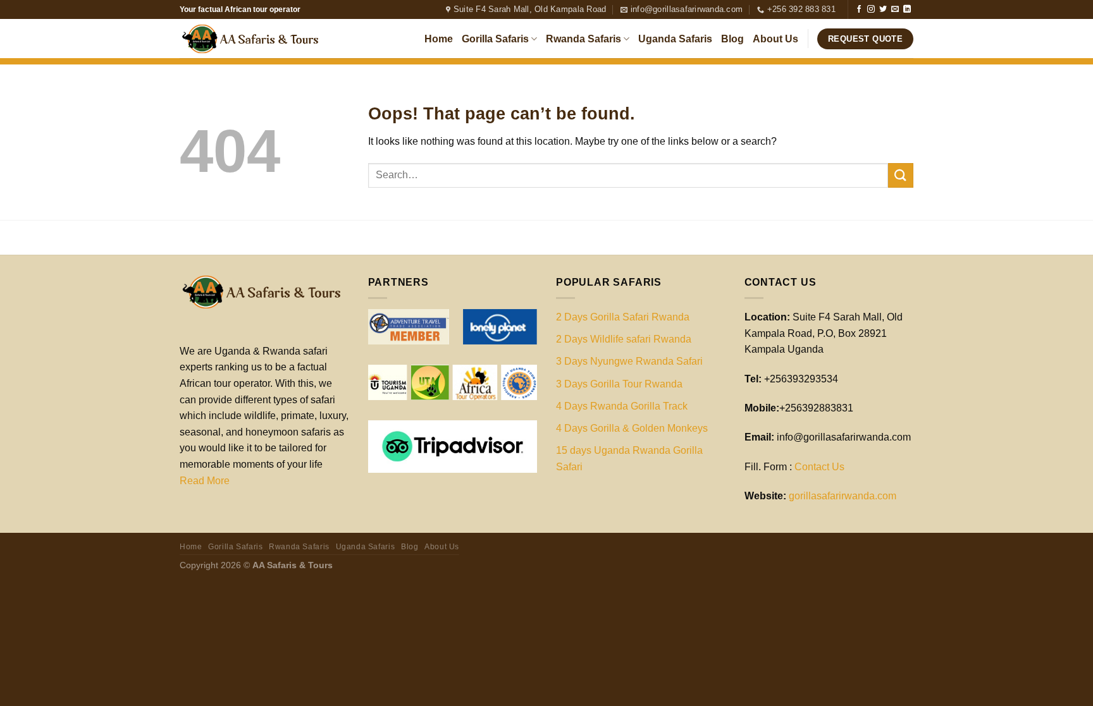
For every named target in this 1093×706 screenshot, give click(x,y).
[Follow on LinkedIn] (907, 9)
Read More (205, 480)
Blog (732, 38)
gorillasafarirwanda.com (842, 495)
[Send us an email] (895, 9)
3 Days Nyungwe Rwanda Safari (629, 361)
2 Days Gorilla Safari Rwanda (622, 317)
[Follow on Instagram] (871, 9)
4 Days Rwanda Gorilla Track (622, 406)
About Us (775, 38)
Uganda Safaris (675, 38)
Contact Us (819, 466)
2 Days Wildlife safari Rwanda (623, 339)
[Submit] (900, 175)
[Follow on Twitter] (883, 9)
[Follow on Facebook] (859, 9)
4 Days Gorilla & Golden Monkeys (632, 428)
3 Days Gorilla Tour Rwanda (619, 384)
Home (438, 38)
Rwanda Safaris (583, 38)
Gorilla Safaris (495, 38)
